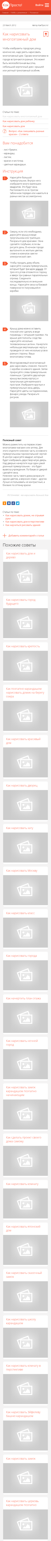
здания (39, 269)
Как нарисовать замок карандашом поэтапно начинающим (21, 1091)
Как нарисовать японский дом (23, 1228)
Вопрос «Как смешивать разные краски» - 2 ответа (26, 133)
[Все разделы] (47, 5)
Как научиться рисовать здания (23, 525)
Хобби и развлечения (19, 12)
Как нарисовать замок (20, 1458)
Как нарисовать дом (14, 126)
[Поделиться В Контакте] (9, 503)
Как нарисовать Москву (21, 870)
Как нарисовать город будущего (20, 601)
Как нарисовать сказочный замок (24, 1275)
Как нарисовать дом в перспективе (25, 521)
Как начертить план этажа (23, 998)
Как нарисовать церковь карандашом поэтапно (22, 1503)
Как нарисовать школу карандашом (21, 1321)
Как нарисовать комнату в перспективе (23, 1367)
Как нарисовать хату (19, 828)
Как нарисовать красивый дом (23, 741)
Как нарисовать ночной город (22, 1043)
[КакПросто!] (12, 5)
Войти (39, 5)
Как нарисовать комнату (22, 1184)
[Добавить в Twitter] (17, 503)
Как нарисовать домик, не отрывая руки (25, 517)
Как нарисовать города (21, 956)
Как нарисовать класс (20, 913)
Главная (5, 12)
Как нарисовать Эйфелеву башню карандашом (23, 1414)
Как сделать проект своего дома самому (23, 1139)
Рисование (34, 12)
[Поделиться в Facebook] (13, 503)
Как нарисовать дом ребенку (19, 121)
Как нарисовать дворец (21, 785)
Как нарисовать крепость (23, 646)
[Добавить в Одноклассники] (4, 503)
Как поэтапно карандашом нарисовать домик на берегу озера (25, 692)
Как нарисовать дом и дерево (20, 555)
